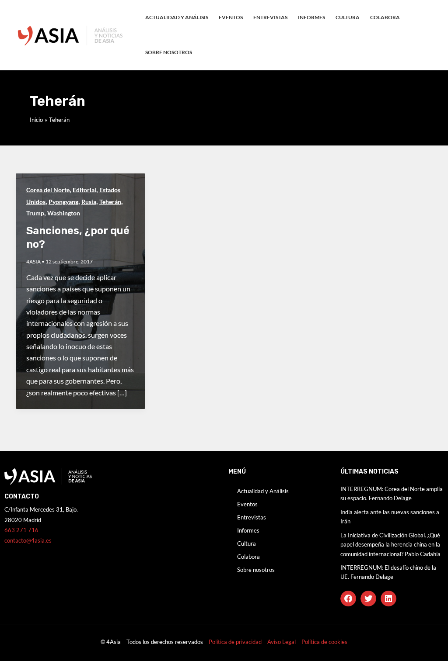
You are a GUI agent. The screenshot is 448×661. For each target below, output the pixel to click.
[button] (348, 598)
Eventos (231, 17)
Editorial (84, 190)
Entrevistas (270, 17)
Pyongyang (63, 201)
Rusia (88, 201)
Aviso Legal (282, 641)
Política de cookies (324, 641)
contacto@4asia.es (28, 540)
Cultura (348, 17)
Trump (35, 213)
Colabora (385, 17)
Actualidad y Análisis (176, 17)
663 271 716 (21, 529)
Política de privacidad (235, 641)
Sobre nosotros (168, 52)
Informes (311, 17)
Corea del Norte (48, 190)
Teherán (110, 201)
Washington (63, 213)
